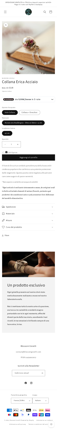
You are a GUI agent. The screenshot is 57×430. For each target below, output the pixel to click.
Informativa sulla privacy (17, 424)
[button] (5, 12)
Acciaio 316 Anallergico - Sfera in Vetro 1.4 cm (23, 123)
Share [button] (7, 235)
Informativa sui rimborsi (44, 420)
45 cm (7, 133)
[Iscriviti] (42, 373)
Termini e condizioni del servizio (39, 424)
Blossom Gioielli (15, 420)
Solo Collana (10, 112)
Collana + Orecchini (29, 112)
